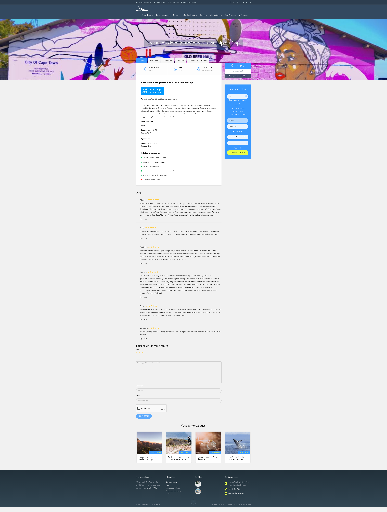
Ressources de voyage (174, 491)
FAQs (168, 494)
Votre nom (139, 386)
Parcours (154, 61)
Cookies (229, 504)
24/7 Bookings (174, 2)
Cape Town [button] (146, 15)
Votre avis (139, 360)
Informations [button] (215, 15)
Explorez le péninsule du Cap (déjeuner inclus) (178, 458)
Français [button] (244, 15)
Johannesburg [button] (162, 15)
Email (138, 396)
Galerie (181, 61)
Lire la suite (152, 488)
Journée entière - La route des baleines (235, 458)
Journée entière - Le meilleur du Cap (147, 458)
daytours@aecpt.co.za (144, 2)
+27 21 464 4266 (234, 489)
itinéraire (168, 61)
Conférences (230, 15)
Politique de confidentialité (242, 504)
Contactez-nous (171, 482)
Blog (167, 485)
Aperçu (141, 61)
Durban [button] (176, 15)
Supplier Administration (189, 2)
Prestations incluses (198, 61)
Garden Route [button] (189, 15)
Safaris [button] (202, 15)
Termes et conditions (173, 488)
